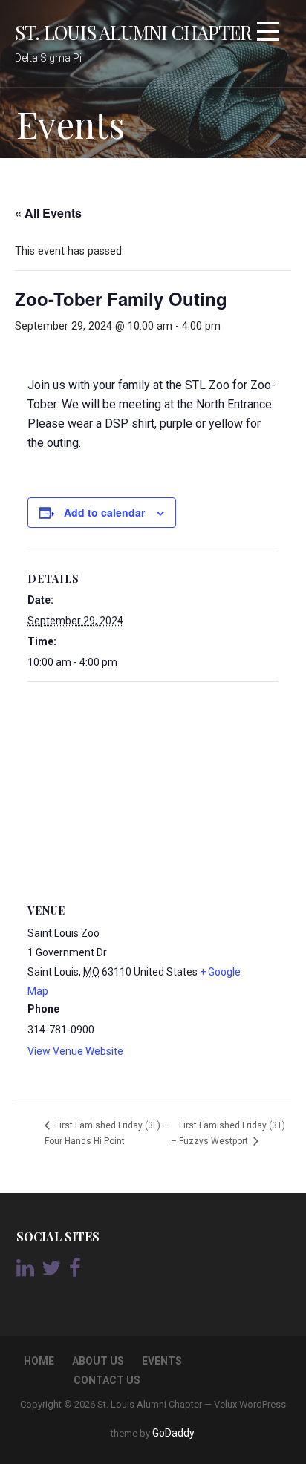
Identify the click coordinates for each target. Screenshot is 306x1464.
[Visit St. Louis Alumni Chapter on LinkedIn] (25, 1272)
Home (39, 1361)
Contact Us (107, 1380)
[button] (268, 34)
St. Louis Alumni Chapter (133, 32)
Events (162, 1361)
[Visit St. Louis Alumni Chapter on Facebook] (75, 1272)
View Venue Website (75, 1051)
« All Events (48, 212)
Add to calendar (104, 512)
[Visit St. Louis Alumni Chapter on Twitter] (51, 1272)
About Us (98, 1361)
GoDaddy (173, 1433)
